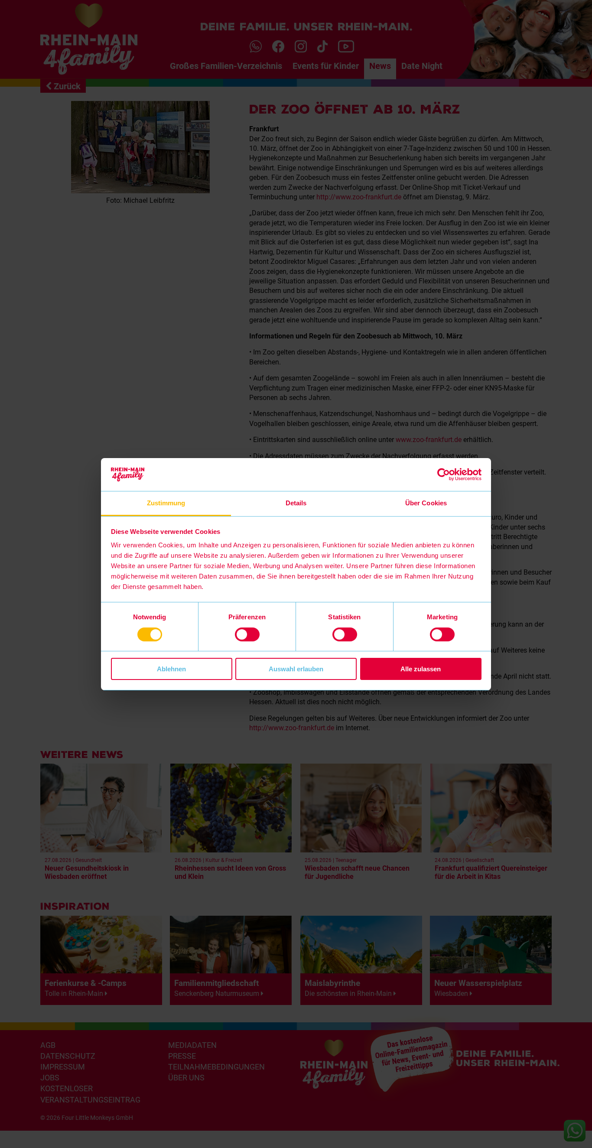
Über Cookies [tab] (426, 503)
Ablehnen (171, 669)
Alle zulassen (420, 669)
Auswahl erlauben (296, 669)
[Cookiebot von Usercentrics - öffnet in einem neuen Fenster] (443, 474)
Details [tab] (296, 503)
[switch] (247, 634)
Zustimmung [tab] (166, 503)
